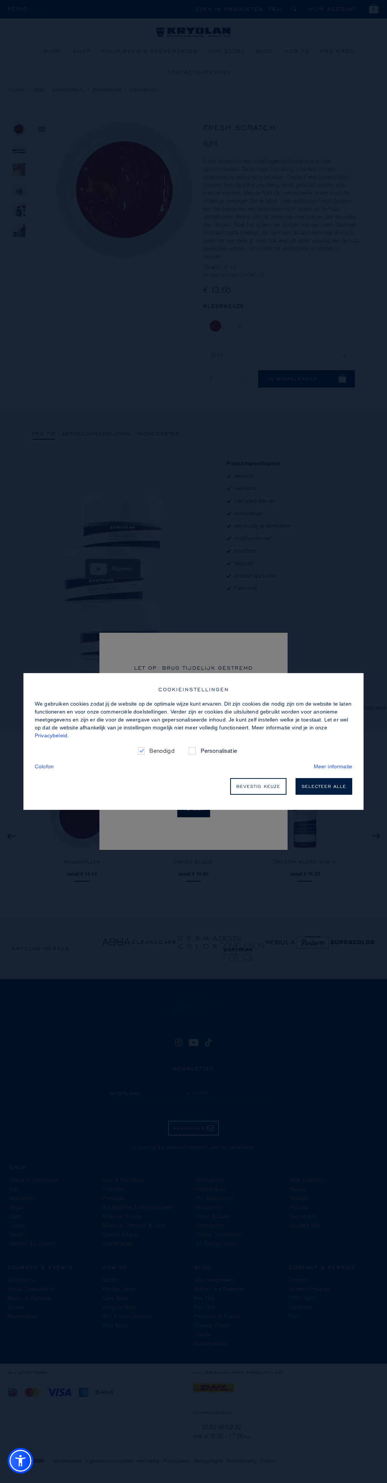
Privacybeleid (51, 735)
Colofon (44, 766)
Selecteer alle (324, 786)
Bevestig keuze (258, 786)
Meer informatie (333, 766)
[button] (20, 1461)
